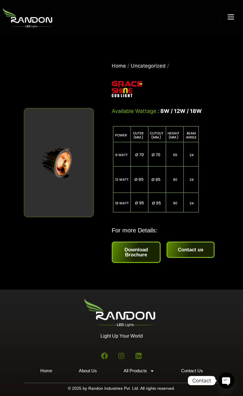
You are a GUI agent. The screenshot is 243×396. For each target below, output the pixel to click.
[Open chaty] (226, 381)
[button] (231, 18)
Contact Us (192, 370)
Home (119, 66)
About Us (88, 370)
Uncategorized (148, 66)
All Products (135, 370)
